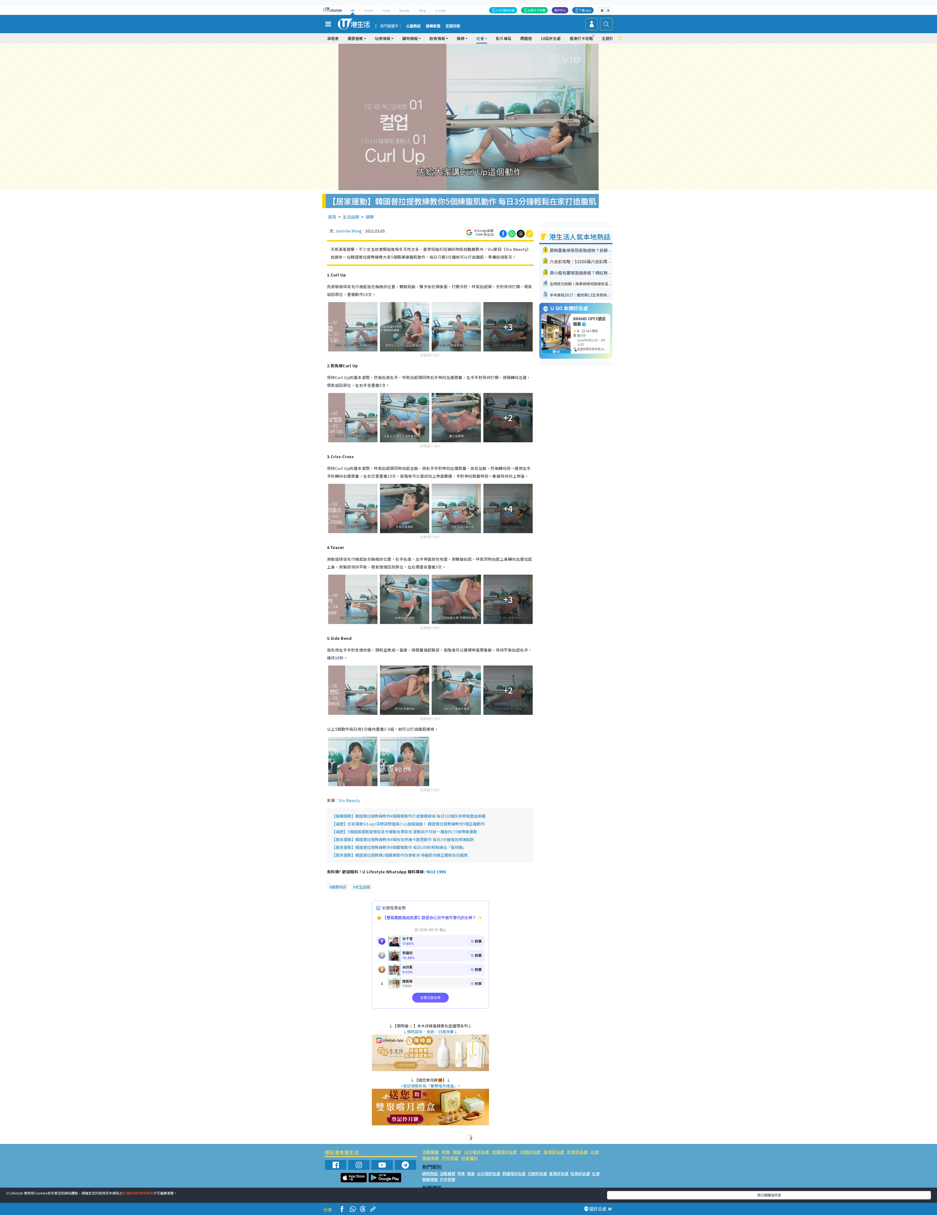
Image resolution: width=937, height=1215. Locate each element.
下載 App (585, 10)
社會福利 (469, 1158)
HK (352, 10)
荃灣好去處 (553, 1152)
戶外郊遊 (450, 1158)
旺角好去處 (577, 1152)
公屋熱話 (413, 26)
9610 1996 (436, 872)
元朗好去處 (530, 1152)
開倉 (457, 1152)
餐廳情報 (430, 1158)
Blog (422, 10)
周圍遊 (526, 38)
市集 (446, 1152)
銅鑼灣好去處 (504, 1152)
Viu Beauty (349, 800)
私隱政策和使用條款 (137, 1193)
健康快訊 (338, 886)
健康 (370, 217)
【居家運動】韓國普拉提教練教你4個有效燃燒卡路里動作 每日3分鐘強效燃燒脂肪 (403, 839)
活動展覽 (430, 1152)
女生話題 (362, 886)
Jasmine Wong (348, 231)
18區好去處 (551, 38)
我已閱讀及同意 (769, 1195)
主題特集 (609, 38)
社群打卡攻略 (536, 10)
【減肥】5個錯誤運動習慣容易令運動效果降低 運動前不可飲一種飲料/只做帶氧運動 (404, 832)
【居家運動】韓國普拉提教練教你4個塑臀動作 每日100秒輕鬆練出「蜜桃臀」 (399, 847)
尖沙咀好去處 (476, 1152)
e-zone (440, 10)
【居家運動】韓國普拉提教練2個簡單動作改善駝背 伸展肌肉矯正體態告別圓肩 (400, 855)
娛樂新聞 (433, 26)
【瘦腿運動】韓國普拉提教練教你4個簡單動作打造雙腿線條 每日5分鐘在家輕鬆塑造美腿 (409, 816)
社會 (595, 1152)
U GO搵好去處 (505, 10)
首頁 (332, 217)
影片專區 (503, 38)
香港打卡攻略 (581, 38)
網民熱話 (430, 1173)
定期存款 (453, 26)
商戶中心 (560, 10)
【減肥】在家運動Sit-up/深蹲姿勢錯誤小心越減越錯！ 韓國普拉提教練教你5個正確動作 (408, 824)
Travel (368, 10)
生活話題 (351, 217)
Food (386, 10)
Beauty (404, 10)
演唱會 (333, 38)
